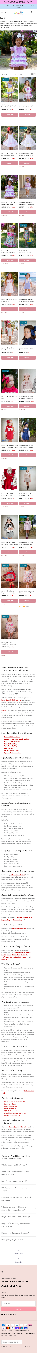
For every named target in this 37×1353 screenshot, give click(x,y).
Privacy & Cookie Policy (18, 1333)
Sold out (27, 114)
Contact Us (10, 1330)
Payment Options (5, 1333)
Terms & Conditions (30, 1333)
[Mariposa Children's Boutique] (18, 12)
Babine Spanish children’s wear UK (14, 1102)
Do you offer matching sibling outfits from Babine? (15, 1225)
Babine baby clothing (10, 1106)
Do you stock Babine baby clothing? (15, 1216)
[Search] (6, 12)
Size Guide (4, 1335)
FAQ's (10, 1335)
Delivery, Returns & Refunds (22, 1330)
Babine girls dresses (10, 1104)
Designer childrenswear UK (12, 1115)
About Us (3, 1330)
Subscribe (18, 1309)
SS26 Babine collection (11, 1111)
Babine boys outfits (10, 1109)
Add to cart (10, 114)
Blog (15, 1335)
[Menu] (2, 12)
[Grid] (32, 74)
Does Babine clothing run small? (14, 1181)
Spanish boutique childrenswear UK (15, 1113)
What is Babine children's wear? (14, 1165)
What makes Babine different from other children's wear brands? (14, 1208)
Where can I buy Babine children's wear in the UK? (15, 1173)
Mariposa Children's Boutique (13, 1347)
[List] (34, 74)
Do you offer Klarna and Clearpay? (15, 1233)
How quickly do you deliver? (12, 1239)
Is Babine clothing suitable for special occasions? (16, 1199)
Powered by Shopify (26, 1347)
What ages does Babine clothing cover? (14, 1189)
